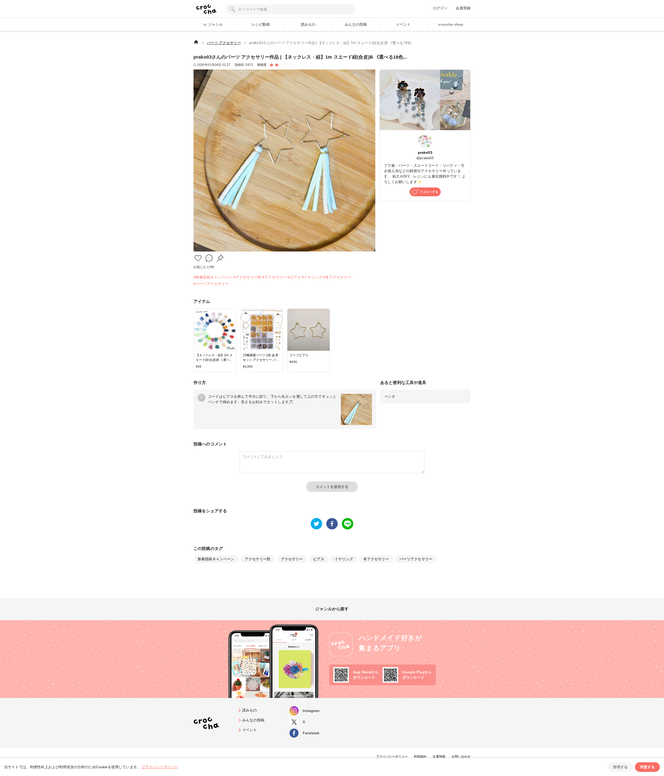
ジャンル (215, 24)
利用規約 (420, 756)
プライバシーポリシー (392, 756)
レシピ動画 (261, 24)
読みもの (308, 24)
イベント (403, 24)
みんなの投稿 (356, 24)
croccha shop (450, 24)
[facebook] (332, 523)
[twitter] (316, 523)
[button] (198, 258)
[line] (347, 523)
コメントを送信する (332, 487)
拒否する (620, 767)
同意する (647, 767)
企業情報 (439, 756)
